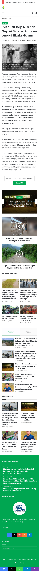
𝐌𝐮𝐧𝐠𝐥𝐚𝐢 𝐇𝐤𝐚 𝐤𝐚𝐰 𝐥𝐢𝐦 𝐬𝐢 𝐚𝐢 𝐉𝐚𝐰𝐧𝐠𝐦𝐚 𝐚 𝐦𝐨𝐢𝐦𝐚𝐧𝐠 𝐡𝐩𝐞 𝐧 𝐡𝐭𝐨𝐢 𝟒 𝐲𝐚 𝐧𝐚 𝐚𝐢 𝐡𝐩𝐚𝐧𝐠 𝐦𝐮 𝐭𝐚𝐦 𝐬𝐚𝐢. (26, 386)
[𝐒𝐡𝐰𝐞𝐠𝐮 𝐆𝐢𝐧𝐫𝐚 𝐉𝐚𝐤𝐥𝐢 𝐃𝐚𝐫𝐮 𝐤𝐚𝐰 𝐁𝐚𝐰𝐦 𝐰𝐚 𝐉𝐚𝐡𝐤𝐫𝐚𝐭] (8, 354)
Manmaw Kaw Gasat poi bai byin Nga (10, 317)
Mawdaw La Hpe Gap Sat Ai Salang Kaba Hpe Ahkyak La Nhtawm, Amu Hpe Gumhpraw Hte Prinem (26, 342)
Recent (28, 332)
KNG (5, 40)
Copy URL (19, 183)
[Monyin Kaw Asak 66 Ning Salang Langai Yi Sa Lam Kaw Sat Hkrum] (8, 377)
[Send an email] (8, 40)
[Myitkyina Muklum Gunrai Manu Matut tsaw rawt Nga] (28, 309)
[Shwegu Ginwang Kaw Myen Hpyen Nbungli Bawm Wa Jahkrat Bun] (8, 367)
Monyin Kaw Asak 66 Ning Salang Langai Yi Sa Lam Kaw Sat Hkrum (19, 204)
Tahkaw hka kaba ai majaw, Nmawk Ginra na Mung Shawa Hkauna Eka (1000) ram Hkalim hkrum (10, 294)
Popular (11, 332)
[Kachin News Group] (10, 7)
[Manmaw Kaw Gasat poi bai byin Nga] (10, 309)
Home (5, 18)
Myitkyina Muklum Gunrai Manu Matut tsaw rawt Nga (28, 318)
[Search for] (36, 13)
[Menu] (3, 13)
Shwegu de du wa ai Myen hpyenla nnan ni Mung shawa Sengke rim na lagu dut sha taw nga (28, 294)
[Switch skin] (32, 13)
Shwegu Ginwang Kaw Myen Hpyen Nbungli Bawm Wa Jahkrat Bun (26, 366)
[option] (19, 202)
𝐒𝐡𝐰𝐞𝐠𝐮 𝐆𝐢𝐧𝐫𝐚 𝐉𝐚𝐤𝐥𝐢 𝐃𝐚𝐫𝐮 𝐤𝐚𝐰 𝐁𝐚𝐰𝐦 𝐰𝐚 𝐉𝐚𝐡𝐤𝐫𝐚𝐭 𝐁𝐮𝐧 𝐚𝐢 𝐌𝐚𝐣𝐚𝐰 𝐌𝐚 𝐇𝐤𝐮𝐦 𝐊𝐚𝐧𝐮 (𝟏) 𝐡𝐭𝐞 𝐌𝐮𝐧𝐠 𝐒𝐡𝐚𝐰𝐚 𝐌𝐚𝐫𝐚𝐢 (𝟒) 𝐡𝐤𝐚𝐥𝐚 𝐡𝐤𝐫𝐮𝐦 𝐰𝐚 (26, 354)
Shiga (10, 18)
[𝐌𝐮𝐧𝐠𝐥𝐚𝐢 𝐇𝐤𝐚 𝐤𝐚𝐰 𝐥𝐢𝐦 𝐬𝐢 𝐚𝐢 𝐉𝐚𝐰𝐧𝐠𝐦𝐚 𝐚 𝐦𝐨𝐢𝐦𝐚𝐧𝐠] (8, 387)
